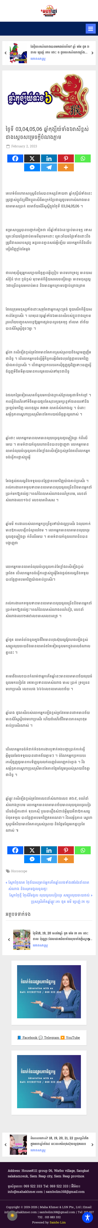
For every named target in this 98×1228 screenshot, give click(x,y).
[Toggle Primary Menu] (91, 29)
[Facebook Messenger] (32, 167)
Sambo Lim (58, 1222)
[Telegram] (49, 167)
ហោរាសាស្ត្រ (38, 59)
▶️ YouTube (70, 1038)
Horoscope (19, 871)
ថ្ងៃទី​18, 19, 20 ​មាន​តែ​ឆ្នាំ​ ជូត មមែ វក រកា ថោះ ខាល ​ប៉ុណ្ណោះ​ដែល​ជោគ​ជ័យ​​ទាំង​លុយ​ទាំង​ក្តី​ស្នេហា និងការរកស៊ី (61, 936)
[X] (32, 158)
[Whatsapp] (83, 158)
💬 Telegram (49, 1038)
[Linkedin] (49, 158)
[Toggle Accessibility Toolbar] (87, 1217)
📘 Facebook (28, 1038)
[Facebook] (15, 158)
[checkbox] (12, 1216)
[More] (66, 167)
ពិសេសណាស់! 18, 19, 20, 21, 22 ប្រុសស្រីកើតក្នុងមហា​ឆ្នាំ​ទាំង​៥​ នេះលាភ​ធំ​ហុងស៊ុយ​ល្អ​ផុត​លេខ (59, 1141)
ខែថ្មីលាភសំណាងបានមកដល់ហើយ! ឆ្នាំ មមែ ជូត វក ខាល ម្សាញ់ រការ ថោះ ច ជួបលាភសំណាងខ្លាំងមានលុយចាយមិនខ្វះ (60, 49)
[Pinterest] (66, 158)
